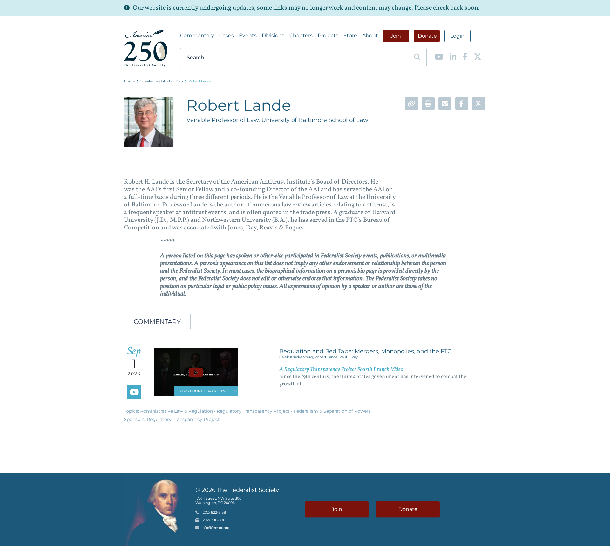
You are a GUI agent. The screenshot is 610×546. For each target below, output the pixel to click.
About (370, 35)
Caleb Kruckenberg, (297, 357)
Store (350, 35)
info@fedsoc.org (215, 528)
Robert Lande (200, 81)
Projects (328, 35)
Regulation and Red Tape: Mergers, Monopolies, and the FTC (365, 351)
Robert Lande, (327, 357)
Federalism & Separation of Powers (332, 411)
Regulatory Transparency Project (254, 411)
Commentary (197, 35)
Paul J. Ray (348, 357)
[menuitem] (197, 35)
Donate (427, 36)
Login (457, 36)
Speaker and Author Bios (161, 81)
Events (248, 35)
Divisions (273, 35)
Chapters (301, 35)
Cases (226, 35)
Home (129, 81)
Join (395, 36)
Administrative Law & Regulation (177, 411)
